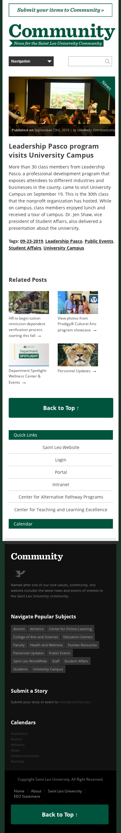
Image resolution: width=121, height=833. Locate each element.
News (15, 750)
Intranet (60, 484)
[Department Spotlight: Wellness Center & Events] (29, 365)
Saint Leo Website (61, 447)
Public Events (99, 241)
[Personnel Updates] (78, 365)
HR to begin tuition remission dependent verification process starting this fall (27, 327)
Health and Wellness (46, 645)
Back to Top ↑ (61, 408)
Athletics (37, 628)
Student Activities (25, 755)
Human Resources (82, 645)
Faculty (19, 645)
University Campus (63, 248)
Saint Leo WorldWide (30, 661)
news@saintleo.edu (75, 702)
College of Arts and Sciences (35, 637)
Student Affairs (25, 248)
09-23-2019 (31, 241)
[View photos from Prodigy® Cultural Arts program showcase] (78, 312)
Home (19, 791)
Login (60, 460)
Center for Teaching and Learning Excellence (60, 509)
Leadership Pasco (64, 241)
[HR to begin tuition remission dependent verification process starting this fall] (29, 312)
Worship (17, 761)
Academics (19, 733)
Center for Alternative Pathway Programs (61, 497)
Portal (61, 472)
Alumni (19, 628)
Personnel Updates (74, 370)
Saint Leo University (65, 791)
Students (20, 669)
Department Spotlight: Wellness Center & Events (28, 376)
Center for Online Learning (70, 628)
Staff (55, 661)
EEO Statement (27, 796)
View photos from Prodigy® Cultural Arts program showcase (77, 324)
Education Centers (77, 637)
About (36, 791)
